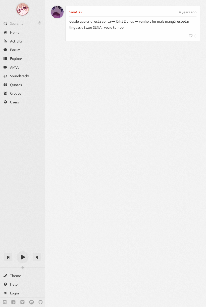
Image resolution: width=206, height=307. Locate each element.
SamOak (75, 12)
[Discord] (4, 302)
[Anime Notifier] (22, 9)
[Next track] (37, 257)
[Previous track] (8, 257)
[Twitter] (22, 302)
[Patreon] (31, 302)
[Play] (23, 257)
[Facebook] (13, 302)
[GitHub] (40, 302)
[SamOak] (57, 12)
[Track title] (22, 248)
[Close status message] (198, 303)
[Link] (175, 12)
